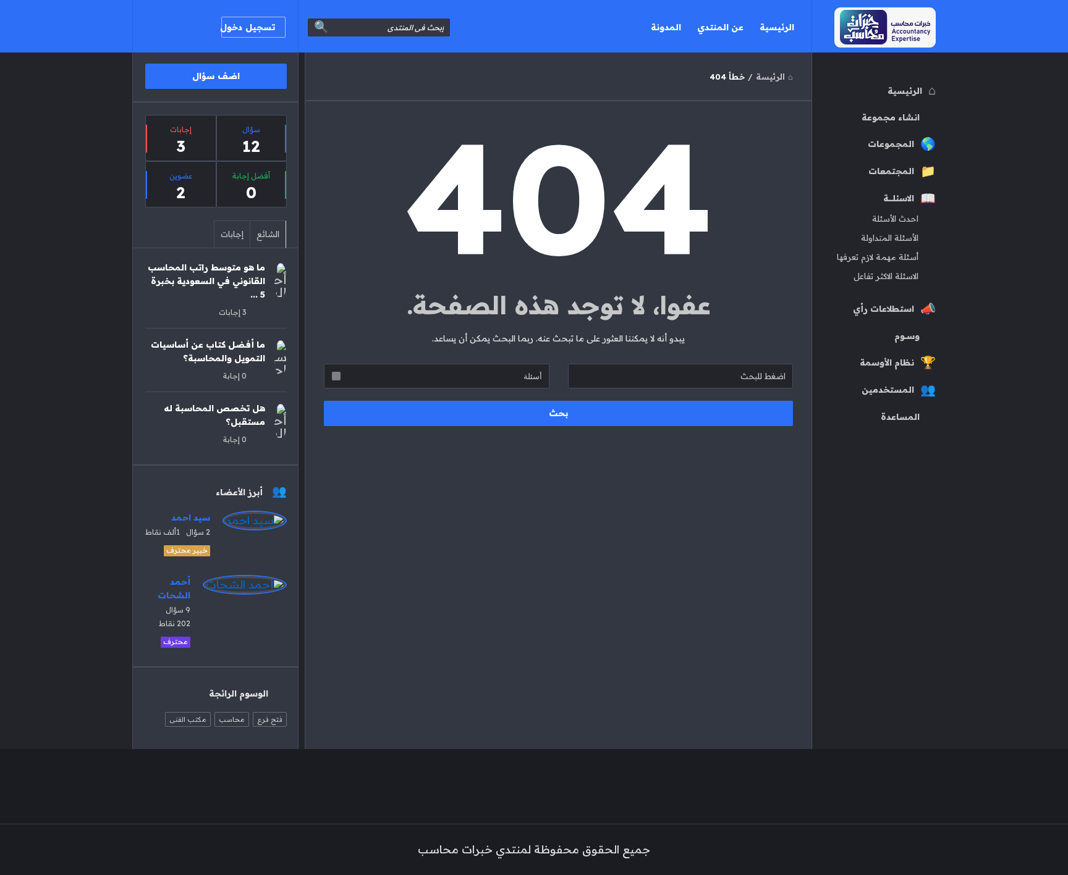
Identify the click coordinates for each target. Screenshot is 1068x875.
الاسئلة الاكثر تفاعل (886, 276)
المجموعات (891, 143)
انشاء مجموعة (891, 117)
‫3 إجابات (233, 312)
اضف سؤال (216, 76)
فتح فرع (269, 719)
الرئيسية (777, 27)
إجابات (232, 234)
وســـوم (907, 335)
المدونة (666, 27)
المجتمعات (891, 171)
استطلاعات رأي (883, 308)
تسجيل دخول (248, 27)
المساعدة (900, 416)
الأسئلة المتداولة (889, 238)
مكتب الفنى (187, 719)
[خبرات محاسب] (874, 26)
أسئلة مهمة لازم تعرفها (877, 257)
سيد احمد (190, 517)
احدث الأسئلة (895, 219)
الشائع (267, 234)
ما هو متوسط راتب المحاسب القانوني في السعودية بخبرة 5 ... (206, 281)
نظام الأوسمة (887, 362)
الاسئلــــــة (898, 198)
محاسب (232, 719)
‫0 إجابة (235, 375)
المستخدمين (888, 389)
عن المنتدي (720, 27)
